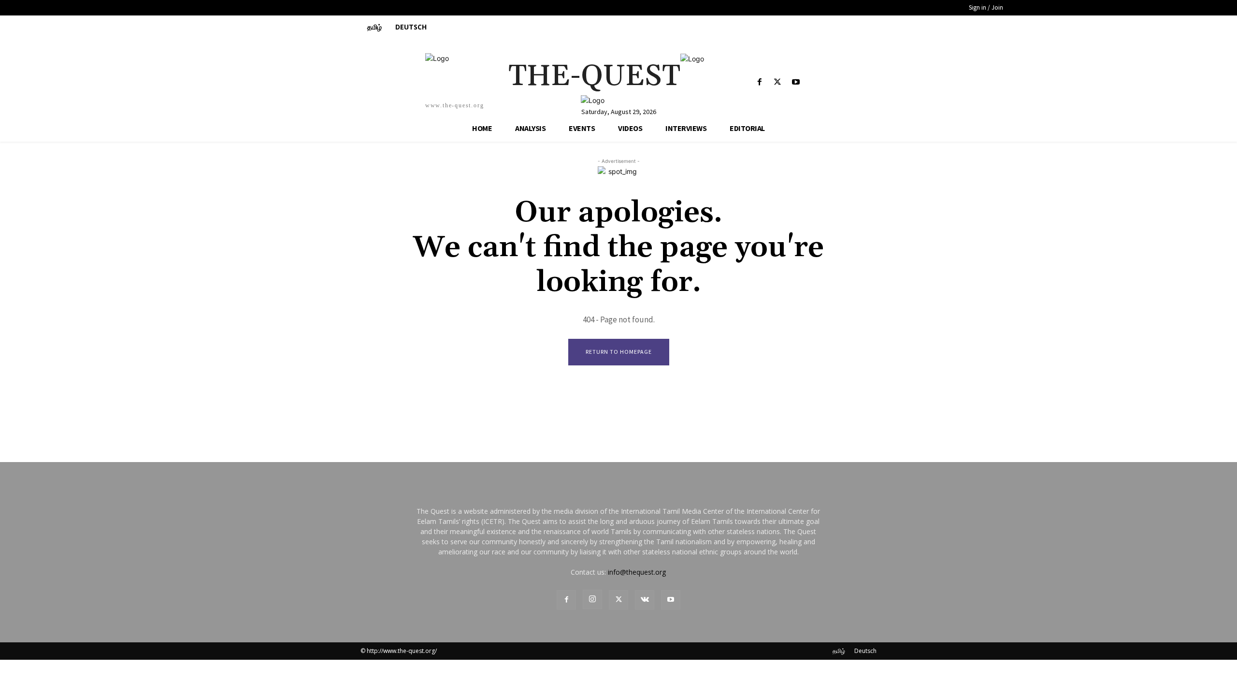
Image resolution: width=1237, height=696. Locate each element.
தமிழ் (839, 651)
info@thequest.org (637, 572)
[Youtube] (795, 82)
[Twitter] (777, 82)
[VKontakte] (644, 599)
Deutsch (865, 651)
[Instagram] (592, 599)
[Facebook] (759, 82)
